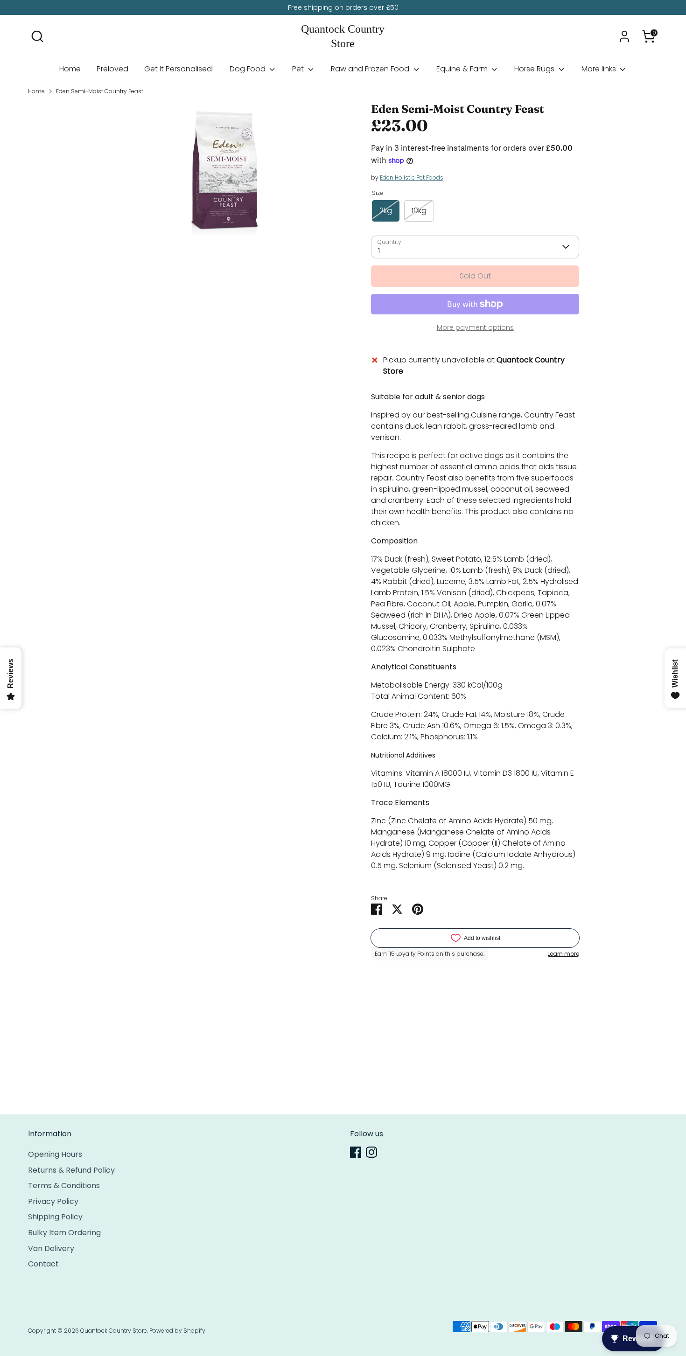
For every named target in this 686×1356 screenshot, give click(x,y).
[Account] (624, 36)
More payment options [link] (475, 327)
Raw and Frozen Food (371, 68)
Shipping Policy (55, 1216)
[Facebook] (355, 1152)
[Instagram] (371, 1152)
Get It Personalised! (179, 68)
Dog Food (248, 68)
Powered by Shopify (177, 1331)
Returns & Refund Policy (71, 1170)
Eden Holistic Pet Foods (411, 177)
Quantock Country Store (343, 36)
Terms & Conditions (64, 1185)
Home (70, 68)
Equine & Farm (463, 68)
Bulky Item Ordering (64, 1232)
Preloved (112, 68)
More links (599, 68)
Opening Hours (55, 1154)
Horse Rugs (535, 68)
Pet (299, 68)
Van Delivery (51, 1248)
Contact (43, 1264)
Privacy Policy (53, 1201)
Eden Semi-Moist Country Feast (99, 91)
